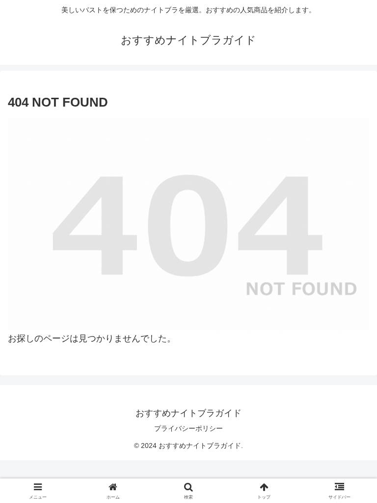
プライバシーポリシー (188, 428)
